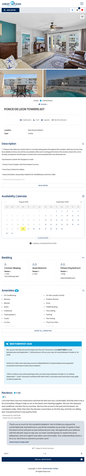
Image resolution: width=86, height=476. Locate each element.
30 (7, 233)
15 (56, 220)
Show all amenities (43, 331)
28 (34, 229)
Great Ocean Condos (50, 468)
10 (67, 215)
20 (45, 224)
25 (72, 224)
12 (78, 215)
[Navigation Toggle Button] (82, 3)
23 (62, 224)
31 (12, 233)
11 (72, 215)
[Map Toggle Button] (72, 10)
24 (67, 224)
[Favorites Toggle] (82, 10)
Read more (43, 185)
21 (51, 224)
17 (67, 220)
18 (72, 220)
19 (78, 220)
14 (51, 220)
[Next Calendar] (81, 202)
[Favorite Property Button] (82, 17)
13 (45, 220)
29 (39, 229)
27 (28, 229)
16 (62, 220)
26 (23, 229)
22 (56, 224)
